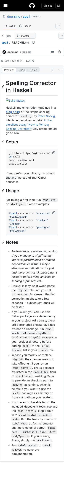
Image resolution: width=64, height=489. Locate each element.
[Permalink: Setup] (3, 141)
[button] (54, 152)
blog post (12, 112)
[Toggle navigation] (5, 5)
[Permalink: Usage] (3, 190)
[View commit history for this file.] (59, 51)
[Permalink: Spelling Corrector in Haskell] (3, 86)
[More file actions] (59, 69)
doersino (13, 16)
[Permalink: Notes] (3, 242)
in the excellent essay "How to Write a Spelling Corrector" (29, 124)
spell (26, 16)
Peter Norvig (46, 116)
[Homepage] (32, 5)
